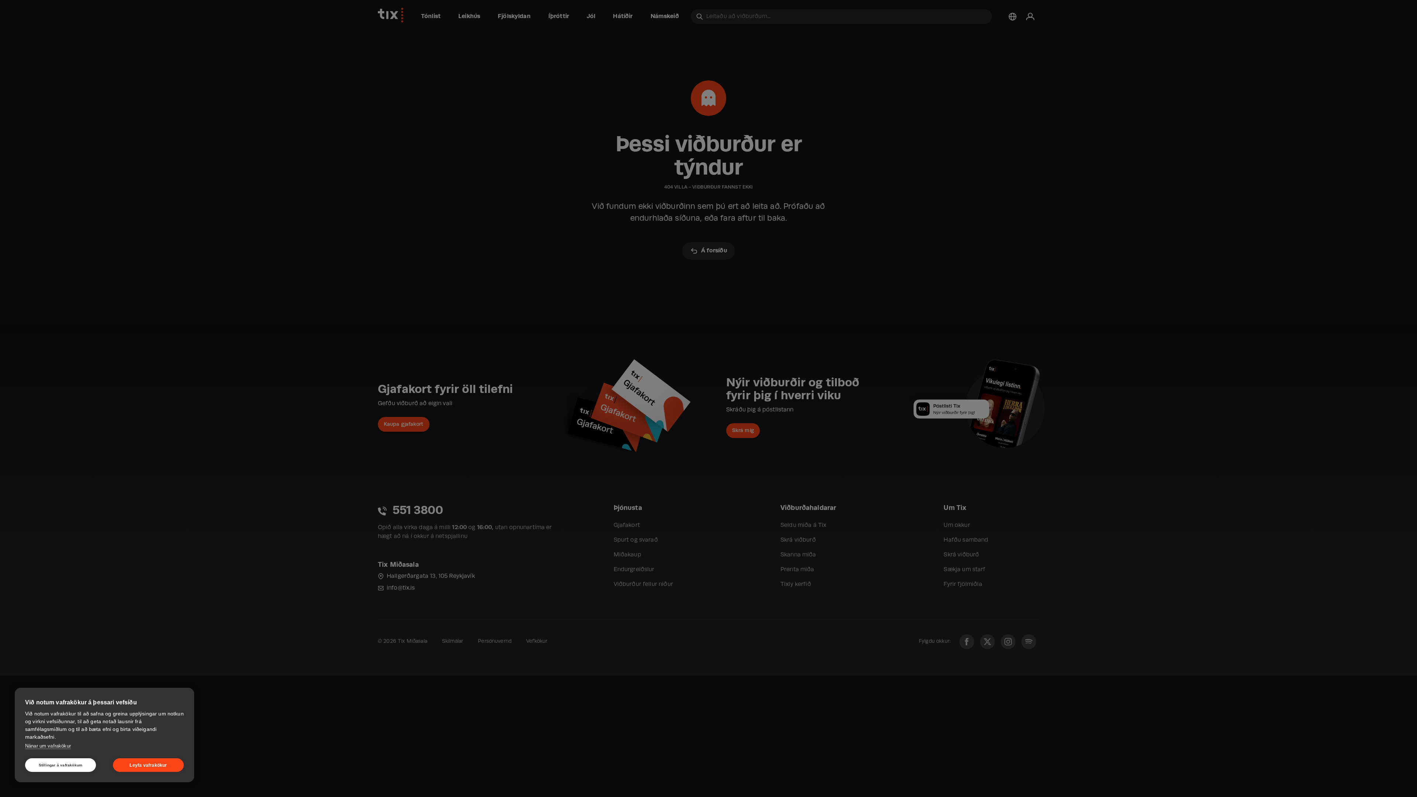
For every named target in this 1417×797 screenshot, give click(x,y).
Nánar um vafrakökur (48, 746)
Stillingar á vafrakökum (61, 765)
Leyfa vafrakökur (148, 765)
